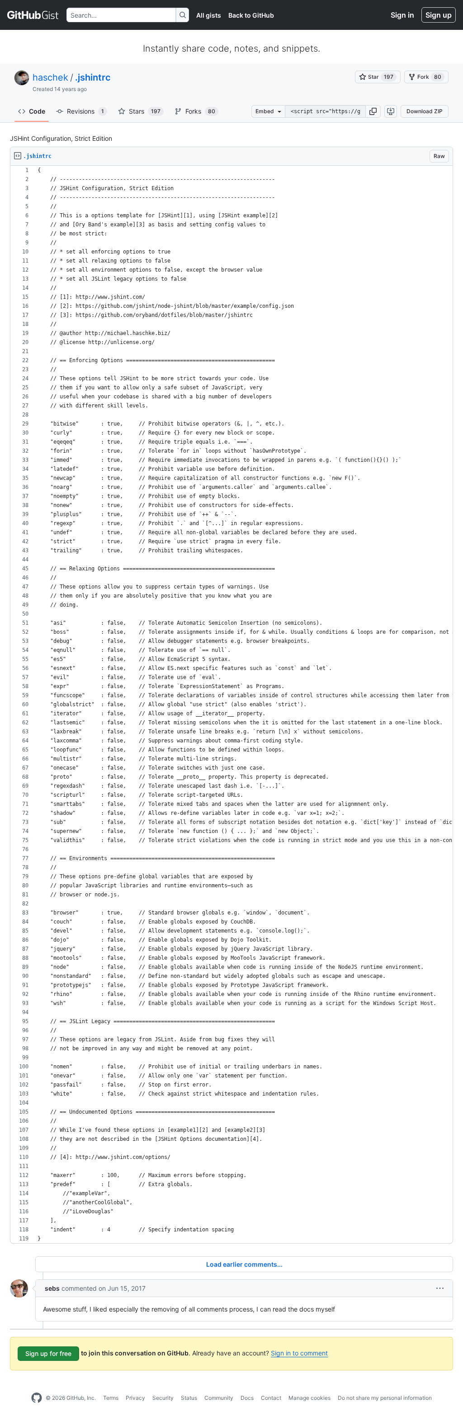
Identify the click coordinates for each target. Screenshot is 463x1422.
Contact (271, 1397)
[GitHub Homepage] (36, 1398)
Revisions (85, 111)
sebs (52, 1288)
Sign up (438, 14)
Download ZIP (424, 111)
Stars (145, 111)
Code (37, 111)
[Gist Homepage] (33, 15)
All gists (208, 15)
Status (189, 1397)
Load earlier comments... (244, 1264)
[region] (231, 705)
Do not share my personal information (385, 1397)
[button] (373, 111)
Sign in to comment (299, 1353)
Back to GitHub (251, 15)
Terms (110, 1397)
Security (163, 1397)
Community (218, 1397)
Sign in (402, 14)
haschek (50, 77)
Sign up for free (48, 1353)
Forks (200, 111)
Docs (247, 1397)
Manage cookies (309, 1397)
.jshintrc (93, 77)
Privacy (135, 1397)
